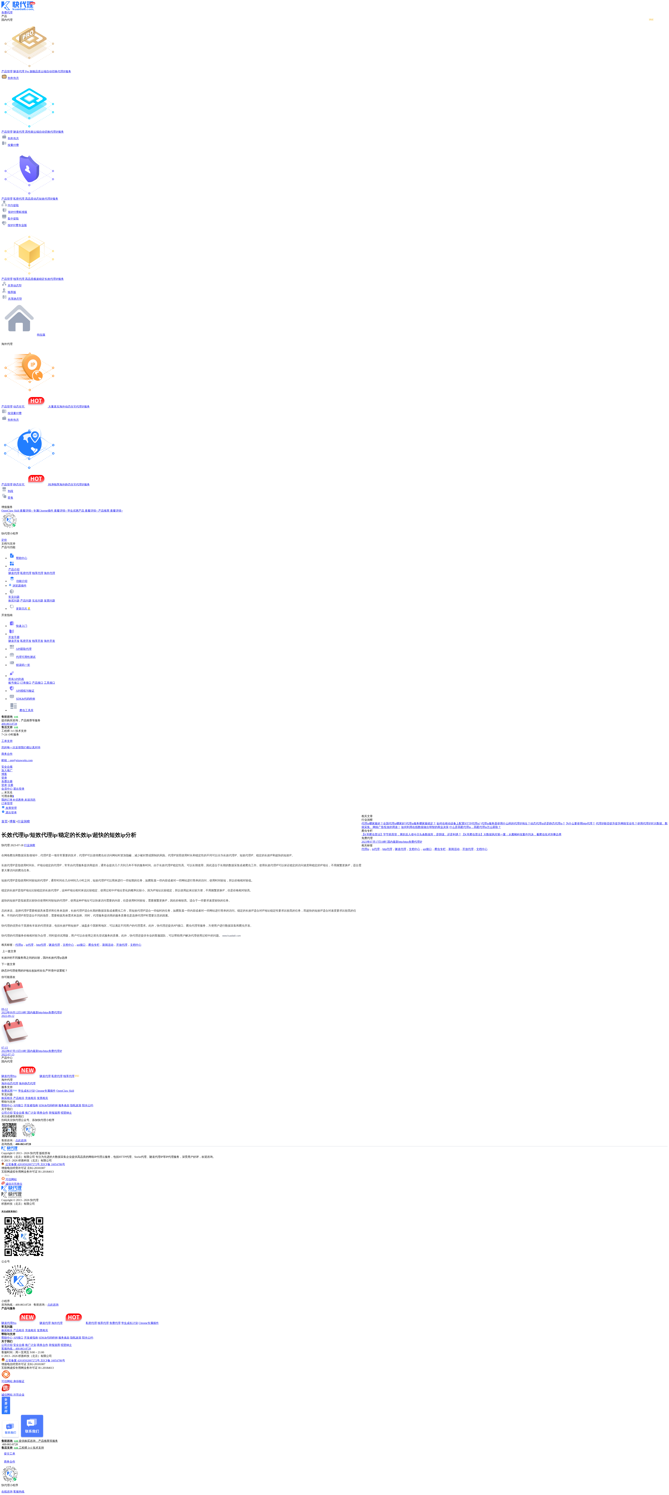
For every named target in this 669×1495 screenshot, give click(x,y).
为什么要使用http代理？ (580, 823)
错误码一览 (23, 664)
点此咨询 (20, 1140)
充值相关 (30, 1098)
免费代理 (115, 1323)
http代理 (41, 944)
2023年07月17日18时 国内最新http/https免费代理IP (392, 841)
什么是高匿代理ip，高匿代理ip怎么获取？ (475, 827)
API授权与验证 (25, 690)
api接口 (81, 944)
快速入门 (21, 625)
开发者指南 (31, 1105)
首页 (4, 821)
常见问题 (14, 596)
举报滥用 (54, 1112)
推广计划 (30, 1112)
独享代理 (37, 573)
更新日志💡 (23, 608)
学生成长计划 (26, 1090)
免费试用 (7, 1090)
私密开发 (25, 640)
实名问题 (37, 600)
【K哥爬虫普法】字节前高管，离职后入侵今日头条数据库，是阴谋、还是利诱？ (411, 834)
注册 (10, 785)
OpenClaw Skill (65, 1090)
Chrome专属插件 (46, 1090)
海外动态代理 (9, 1083)
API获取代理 (24, 648)
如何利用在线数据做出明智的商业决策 (425, 827)
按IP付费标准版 (17, 211)
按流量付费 (15, 413)
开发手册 (14, 637)
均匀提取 (13, 205)
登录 (4, 777)
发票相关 (42, 1098)
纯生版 (41, 334)
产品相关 (18, 1098)
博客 (12, 821)
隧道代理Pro (8, 1076)
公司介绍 (7, 1112)
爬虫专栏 (93, 944)
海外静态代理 (27, 1083)
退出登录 (18, 788)
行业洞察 (23, 821)
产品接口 (37, 682)
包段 (10, 491)
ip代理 (29, 944)
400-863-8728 (9, 723)
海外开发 (49, 640)
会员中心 (7, 788)
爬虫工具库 (26, 710)
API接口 (18, 1105)
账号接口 (14, 682)
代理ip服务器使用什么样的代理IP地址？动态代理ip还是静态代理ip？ (523, 823)
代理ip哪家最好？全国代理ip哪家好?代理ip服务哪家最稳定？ (399, 823)
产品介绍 (14, 569)
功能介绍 (21, 581)
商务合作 (42, 1112)
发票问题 (49, 600)
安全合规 (18, 1112)
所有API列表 (16, 679)
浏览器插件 (19, 585)
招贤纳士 (66, 1112)
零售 (10, 497)
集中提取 (13, 218)
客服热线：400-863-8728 (16, 1348)
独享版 (12, 292)
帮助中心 (21, 558)
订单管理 (7, 803)
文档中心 (68, 944)
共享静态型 (15, 298)
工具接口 (49, 682)
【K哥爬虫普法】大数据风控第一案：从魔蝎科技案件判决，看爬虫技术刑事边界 (512, 834)
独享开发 (37, 640)
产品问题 (25, 600)
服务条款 (64, 1105)
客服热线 (18, 1491)
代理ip (19, 944)
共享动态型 (15, 285)
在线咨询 (7, 1491)
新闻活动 (107, 944)
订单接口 (25, 682)
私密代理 (25, 573)
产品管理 (7, 71)
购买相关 (7, 1098)
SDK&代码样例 (25, 698)
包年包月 (13, 78)
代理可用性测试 (26, 656)
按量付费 (13, 145)
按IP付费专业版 (17, 225)
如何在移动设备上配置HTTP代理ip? (458, 823)
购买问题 (14, 600)
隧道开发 (14, 640)
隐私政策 (75, 1105)
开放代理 (121, 944)
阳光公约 (87, 1105)
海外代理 (49, 573)
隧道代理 (14, 573)
